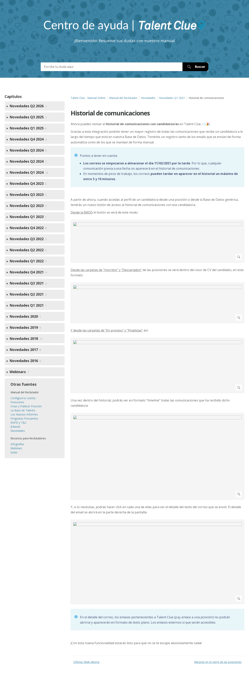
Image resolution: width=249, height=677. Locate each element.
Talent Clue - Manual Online (88, 98)
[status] (157, 167)
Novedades (148, 98)
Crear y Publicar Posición (26, 406)
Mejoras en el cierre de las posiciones (218, 662)
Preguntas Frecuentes (24, 418)
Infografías (17, 444)
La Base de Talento (23, 410)
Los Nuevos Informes (24, 414)
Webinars (16, 448)
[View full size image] (157, 241)
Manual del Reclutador (123, 98)
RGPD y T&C (19, 422)
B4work (15, 426)
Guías (14, 452)
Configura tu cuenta (23, 398)
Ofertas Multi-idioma (86, 662)
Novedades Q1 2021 (172, 98)
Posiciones (17, 402)
